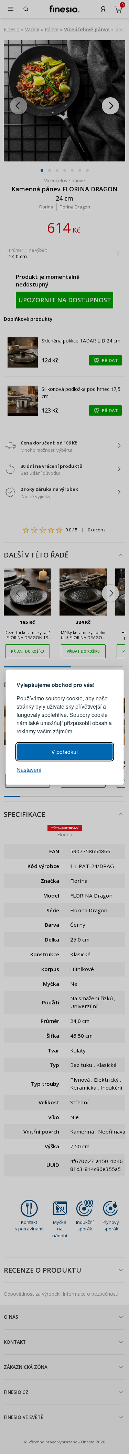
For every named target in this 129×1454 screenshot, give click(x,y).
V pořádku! (64, 751)
